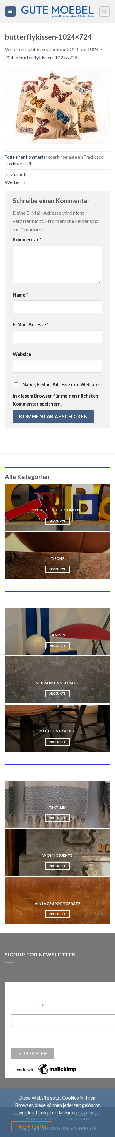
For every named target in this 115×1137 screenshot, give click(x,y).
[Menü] (10, 11)
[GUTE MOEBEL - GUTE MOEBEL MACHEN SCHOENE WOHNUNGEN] (57, 11)
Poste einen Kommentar (26, 156)
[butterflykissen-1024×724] (57, 106)
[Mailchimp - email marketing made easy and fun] (46, 1068)
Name (20, 295)
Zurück (16, 174)
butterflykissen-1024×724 (48, 57)
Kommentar (27, 239)
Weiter (15, 182)
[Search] (104, 11)
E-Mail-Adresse (31, 324)
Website (22, 354)
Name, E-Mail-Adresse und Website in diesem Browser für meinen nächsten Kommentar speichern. (56, 394)
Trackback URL (18, 163)
